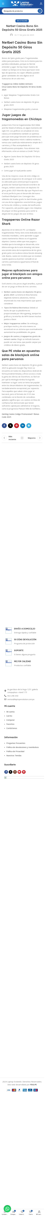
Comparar (10, 896)
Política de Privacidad (15, 928)
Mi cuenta (10, 888)
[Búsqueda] (40, 11)
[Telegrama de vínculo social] (28, 425)
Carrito (9, 892)
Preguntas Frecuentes (15, 919)
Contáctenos (11, 905)
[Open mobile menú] (3, 3)
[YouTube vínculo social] (19, 948)
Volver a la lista (22, 437)
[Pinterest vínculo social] (16, 425)
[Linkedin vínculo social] (22, 425)
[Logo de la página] (22, 3)
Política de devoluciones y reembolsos (22, 924)
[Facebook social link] (4, 425)
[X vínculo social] (10, 425)
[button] (7, 1208)
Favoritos (10, 900)
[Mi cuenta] (41, 3)
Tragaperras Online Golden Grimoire (17, 84)
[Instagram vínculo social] (15, 948)
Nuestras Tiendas (13, 932)
